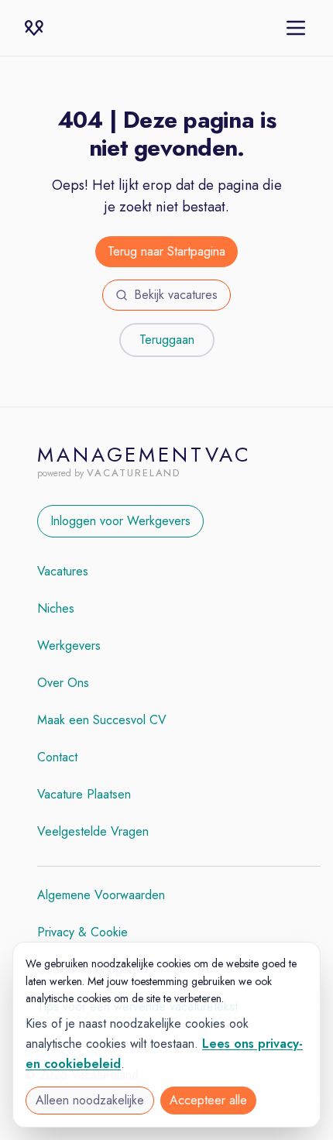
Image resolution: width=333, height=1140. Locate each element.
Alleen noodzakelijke (90, 1100)
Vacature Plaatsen (84, 794)
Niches (55, 608)
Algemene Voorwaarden (101, 895)
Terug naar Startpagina (166, 251)
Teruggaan (166, 340)
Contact (57, 757)
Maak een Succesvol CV (101, 720)
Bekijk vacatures (176, 295)
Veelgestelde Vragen (93, 831)
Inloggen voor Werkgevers (120, 521)
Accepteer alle (208, 1100)
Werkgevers (69, 645)
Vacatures (62, 571)
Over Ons (63, 683)
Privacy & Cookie (82, 932)
